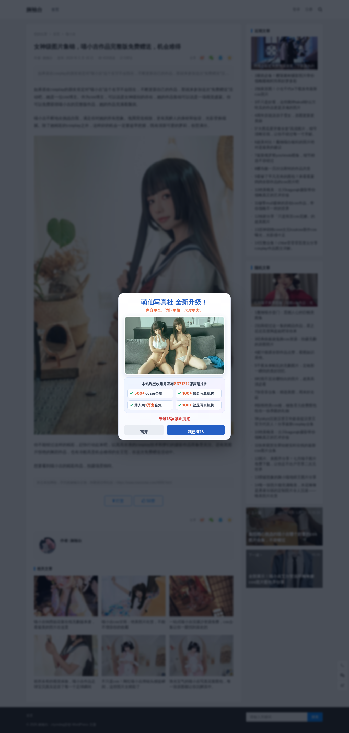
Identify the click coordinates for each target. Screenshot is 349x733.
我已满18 (196, 431)
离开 (144, 431)
